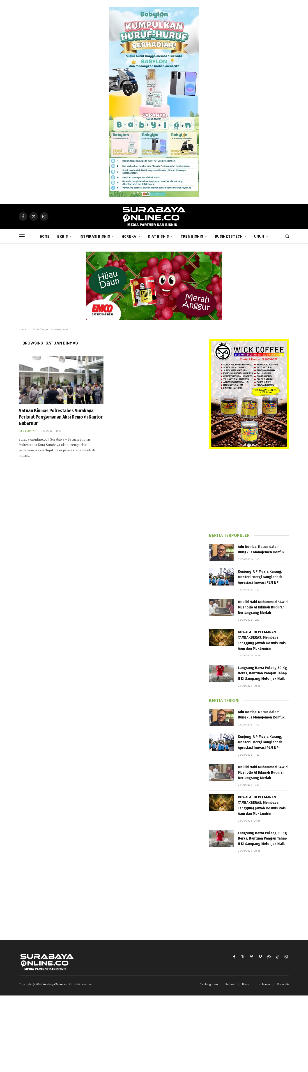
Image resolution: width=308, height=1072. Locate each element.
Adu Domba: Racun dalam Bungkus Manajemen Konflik (261, 549)
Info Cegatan (28, 430)
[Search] (287, 236)
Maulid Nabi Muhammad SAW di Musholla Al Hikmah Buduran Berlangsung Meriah (263, 607)
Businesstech (229, 236)
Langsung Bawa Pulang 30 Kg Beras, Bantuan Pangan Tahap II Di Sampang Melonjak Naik (262, 673)
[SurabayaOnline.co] (154, 216)
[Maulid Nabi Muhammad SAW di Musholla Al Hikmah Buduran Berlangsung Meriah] (221, 607)
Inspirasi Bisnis (95, 236)
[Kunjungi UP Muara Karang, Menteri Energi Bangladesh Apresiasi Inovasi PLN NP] (221, 577)
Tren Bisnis (192, 236)
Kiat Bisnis (158, 236)
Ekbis (62, 236)
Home (45, 236)
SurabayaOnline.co (55, 984)
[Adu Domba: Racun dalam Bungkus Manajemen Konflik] (221, 552)
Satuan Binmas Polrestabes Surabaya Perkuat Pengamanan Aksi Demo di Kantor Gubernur (61, 417)
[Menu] (22, 236)
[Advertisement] (249, 490)
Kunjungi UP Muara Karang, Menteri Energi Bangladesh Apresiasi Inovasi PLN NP (260, 577)
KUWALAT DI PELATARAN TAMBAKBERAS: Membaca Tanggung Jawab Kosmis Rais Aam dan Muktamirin (262, 640)
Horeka (129, 236)
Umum (259, 236)
